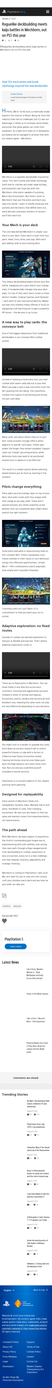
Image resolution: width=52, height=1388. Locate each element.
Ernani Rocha (16, 94)
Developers (8, 1366)
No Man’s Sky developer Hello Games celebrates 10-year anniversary (38, 1103)
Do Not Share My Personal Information (13, 1378)
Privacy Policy (9, 1351)
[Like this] (35, 1114)
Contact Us (32, 1361)
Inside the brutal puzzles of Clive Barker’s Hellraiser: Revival (37, 1243)
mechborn (7, 906)
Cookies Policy (34, 1351)
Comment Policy (11, 1342)
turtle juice (17, 906)
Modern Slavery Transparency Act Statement (35, 1369)
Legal (5, 1361)
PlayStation (16, 11)
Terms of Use (33, 1346)
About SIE (7, 1346)
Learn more (15, 946)
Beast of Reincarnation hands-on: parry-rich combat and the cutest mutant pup (38, 1173)
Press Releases (10, 1356)
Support (31, 1342)
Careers (30, 1356)
